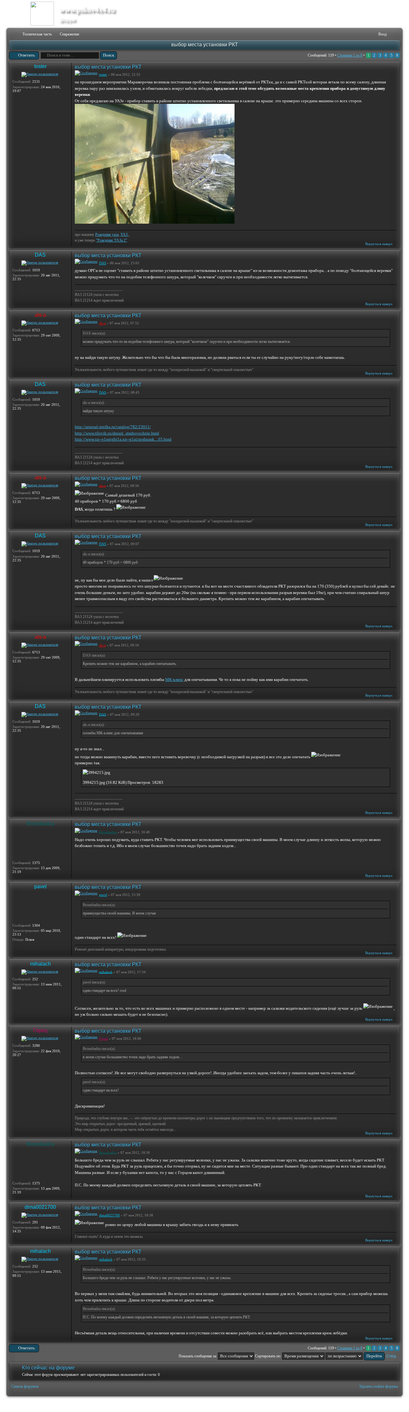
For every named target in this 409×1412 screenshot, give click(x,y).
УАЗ (124, 234)
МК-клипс (174, 679)
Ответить (26, 55)
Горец (40, 1030)
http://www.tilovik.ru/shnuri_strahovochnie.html (117, 433)
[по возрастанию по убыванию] (355, 1356)
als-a (40, 315)
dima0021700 (40, 1207)
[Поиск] (353, 34)
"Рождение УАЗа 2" (111, 240)
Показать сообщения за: (198, 1356)
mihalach (40, 964)
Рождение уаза (107, 234)
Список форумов (25, 1386)
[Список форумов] (13, 34)
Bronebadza (40, 823)
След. (391, 1356)
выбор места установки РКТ (204, 44)
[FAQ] (363, 34)
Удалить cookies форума (378, 1386)
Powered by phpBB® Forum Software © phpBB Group (390, 1404)
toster (40, 66)
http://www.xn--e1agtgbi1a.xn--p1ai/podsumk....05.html (123, 439)
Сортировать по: (268, 1356)
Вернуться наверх (379, 244)
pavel (40, 886)
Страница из (349, 55)
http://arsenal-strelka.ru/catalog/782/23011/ (113, 426)
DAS (40, 255)
